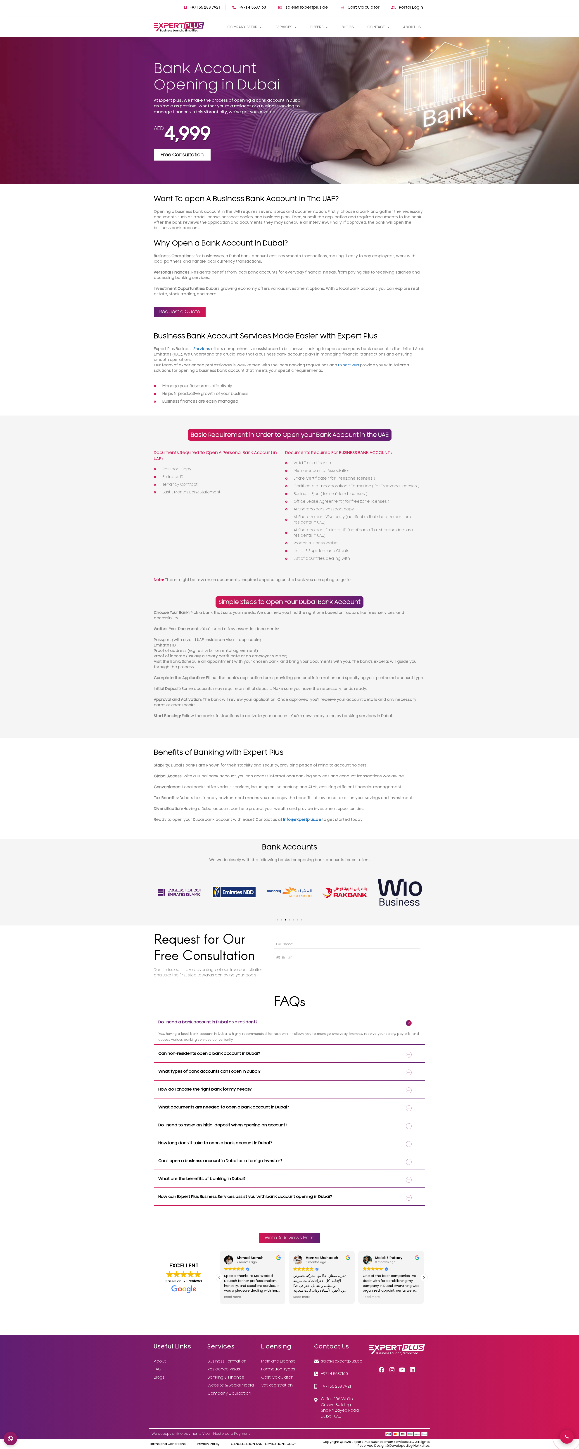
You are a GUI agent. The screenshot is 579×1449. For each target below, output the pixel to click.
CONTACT (376, 27)
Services (201, 349)
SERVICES (283, 27)
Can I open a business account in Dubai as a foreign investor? (220, 1160)
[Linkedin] (412, 1369)
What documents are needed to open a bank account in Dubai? (223, 1107)
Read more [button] (232, 1297)
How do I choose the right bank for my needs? (205, 1089)
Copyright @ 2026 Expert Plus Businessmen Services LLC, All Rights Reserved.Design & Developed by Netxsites (376, 1444)
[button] (277, 919)
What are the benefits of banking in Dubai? (202, 1178)
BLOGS (348, 27)
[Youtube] (402, 1369)
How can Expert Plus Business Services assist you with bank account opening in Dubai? (245, 1196)
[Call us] (567, 1437)
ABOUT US (412, 27)
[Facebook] (381, 1369)
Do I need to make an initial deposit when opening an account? (222, 1125)
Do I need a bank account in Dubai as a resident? (207, 1022)
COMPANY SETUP (242, 27)
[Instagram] (391, 1369)
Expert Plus (348, 365)
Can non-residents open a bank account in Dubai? (209, 1053)
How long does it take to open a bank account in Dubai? (215, 1143)
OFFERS (316, 27)
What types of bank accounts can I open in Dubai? (209, 1071)
